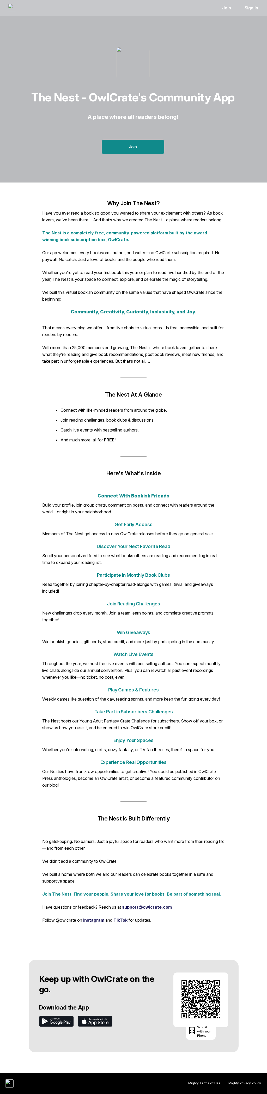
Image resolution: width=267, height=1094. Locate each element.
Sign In (251, 7)
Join (226, 7)
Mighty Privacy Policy (244, 1083)
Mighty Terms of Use (204, 1083)
